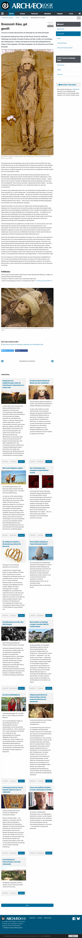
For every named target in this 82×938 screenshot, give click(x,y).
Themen (22, 13)
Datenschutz (47, 918)
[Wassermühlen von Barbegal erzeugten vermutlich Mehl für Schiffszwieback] (41, 636)
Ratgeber (60, 13)
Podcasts (60, 74)
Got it (73, 936)
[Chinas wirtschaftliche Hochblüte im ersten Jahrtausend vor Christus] (41, 801)
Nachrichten (60, 29)
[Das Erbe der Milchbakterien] (13, 704)
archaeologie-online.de (7, 17)
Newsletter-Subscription (68, 85)
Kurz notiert (25, 17)
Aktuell (11, 13)
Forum (71, 13)
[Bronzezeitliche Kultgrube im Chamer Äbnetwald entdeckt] (41, 553)
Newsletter (76, 89)
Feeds (59, 38)
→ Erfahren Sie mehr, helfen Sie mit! (12, 928)
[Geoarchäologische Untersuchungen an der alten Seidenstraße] (13, 873)
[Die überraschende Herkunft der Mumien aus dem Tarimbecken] (41, 392)
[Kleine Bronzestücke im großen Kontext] (52, 361)
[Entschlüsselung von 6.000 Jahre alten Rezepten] (13, 633)
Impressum (32, 918)
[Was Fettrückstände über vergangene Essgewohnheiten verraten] (41, 482)
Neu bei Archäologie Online (65, 48)
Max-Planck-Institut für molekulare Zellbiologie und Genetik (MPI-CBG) (23, 344)
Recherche (34, 13)
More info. (47, 936)
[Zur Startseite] (27, 5)
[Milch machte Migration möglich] (13, 477)
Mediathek (47, 13)
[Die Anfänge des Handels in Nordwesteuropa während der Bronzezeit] (13, 555)
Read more (21, 461)
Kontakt (39, 918)
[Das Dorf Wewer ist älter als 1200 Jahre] (2, 361)
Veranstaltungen (62, 43)
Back (27, 905)
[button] (7, 350)
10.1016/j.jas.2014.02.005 (42, 281)
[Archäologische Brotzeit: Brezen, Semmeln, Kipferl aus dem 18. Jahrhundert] (13, 801)
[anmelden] (80, 13)
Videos (59, 70)
